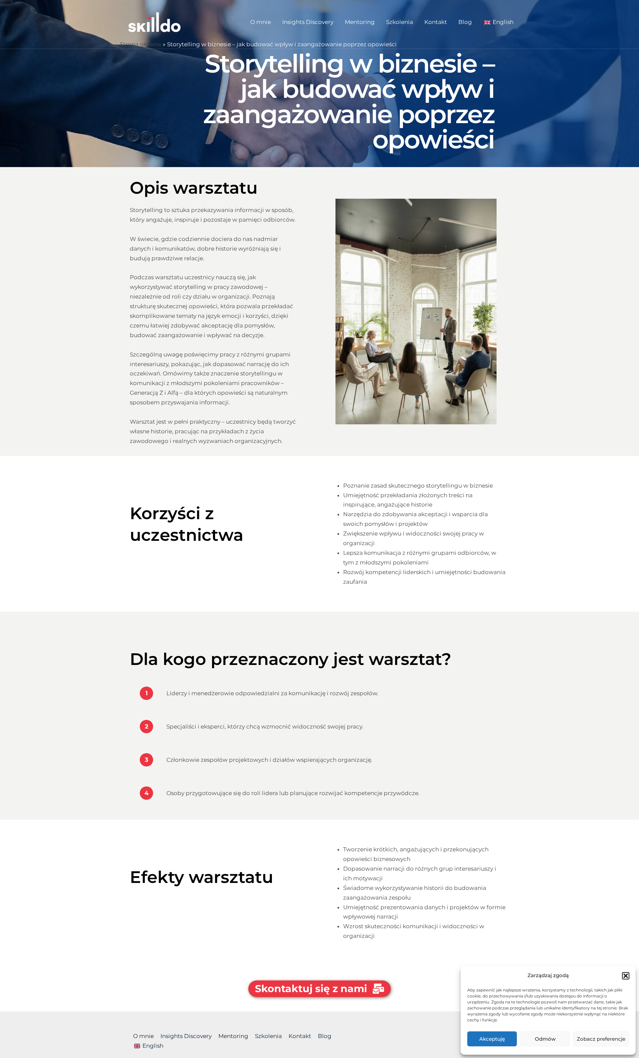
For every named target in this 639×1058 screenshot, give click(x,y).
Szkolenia (399, 22)
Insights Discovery (307, 22)
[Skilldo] (154, 21)
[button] (625, 975)
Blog (465, 22)
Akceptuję (492, 1039)
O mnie (260, 22)
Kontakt (435, 22)
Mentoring (360, 22)
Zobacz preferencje (601, 1039)
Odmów (545, 1039)
